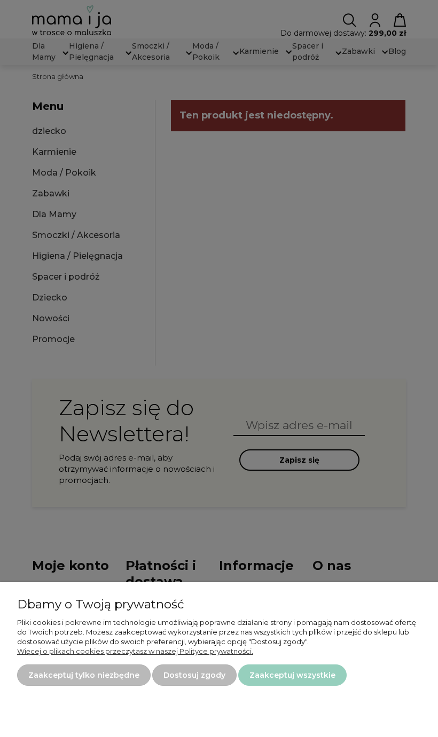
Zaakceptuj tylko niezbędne (83, 675)
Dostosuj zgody (194, 675)
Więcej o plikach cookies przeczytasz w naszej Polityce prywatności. (135, 651)
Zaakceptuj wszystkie (292, 675)
